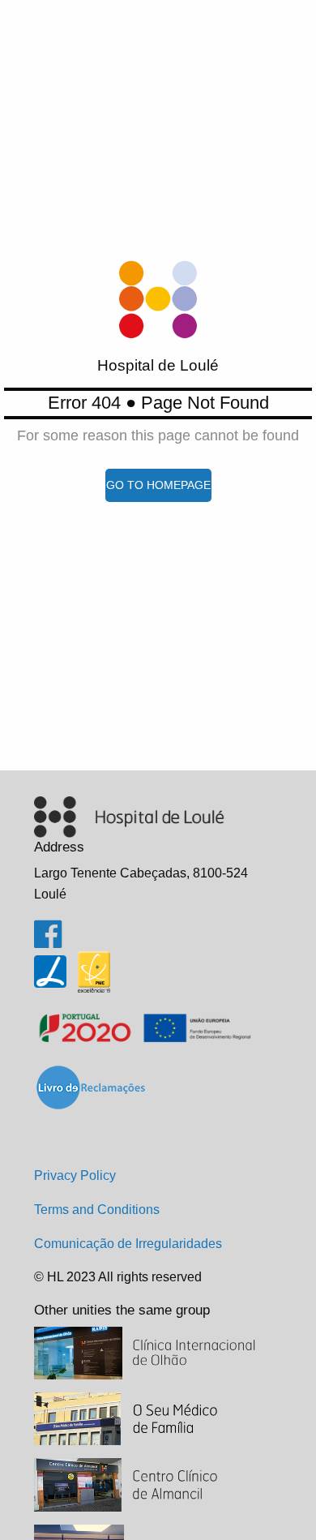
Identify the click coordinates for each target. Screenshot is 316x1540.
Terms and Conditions (97, 1209)
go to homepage (158, 484)
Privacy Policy (75, 1175)
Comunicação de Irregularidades (128, 1243)
